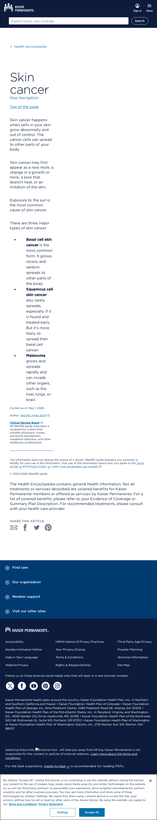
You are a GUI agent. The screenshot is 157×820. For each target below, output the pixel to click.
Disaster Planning (129, 649)
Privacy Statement (50, 804)
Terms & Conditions (69, 657)
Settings (62, 812)
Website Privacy (16, 665)
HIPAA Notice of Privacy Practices (80, 641)
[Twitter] (9, 686)
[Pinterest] (45, 686)
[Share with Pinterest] (48, 527)
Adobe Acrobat (55, 766)
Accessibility (14, 641)
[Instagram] (57, 686)
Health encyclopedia (30, 47)
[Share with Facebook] (25, 527)
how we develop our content (79, 466)
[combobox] (69, 21)
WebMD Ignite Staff (33, 415)
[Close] (150, 780)
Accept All (92, 812)
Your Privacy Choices (70, 649)
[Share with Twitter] (37, 527)
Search (140, 21)
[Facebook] (21, 686)
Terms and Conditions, (23, 804)
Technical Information (132, 657)
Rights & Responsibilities (73, 665)
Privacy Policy (37, 466)
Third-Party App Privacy (134, 641)
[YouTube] (33, 686)
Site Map (123, 665)
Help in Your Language (21, 657)
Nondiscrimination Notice (23, 649)
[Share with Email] (14, 527)
